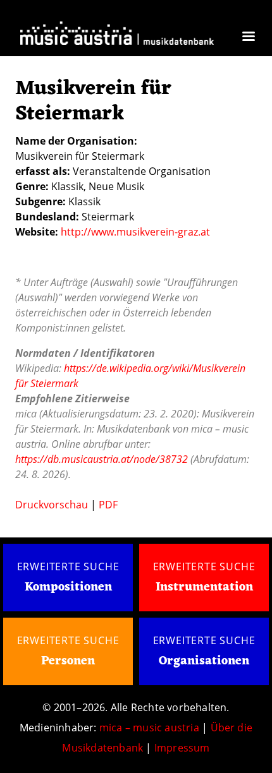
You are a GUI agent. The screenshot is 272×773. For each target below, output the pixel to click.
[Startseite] (117, 35)
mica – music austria (149, 727)
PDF (108, 505)
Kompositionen (68, 587)
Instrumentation (204, 587)
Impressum (182, 748)
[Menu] (248, 38)
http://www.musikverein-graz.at (135, 232)
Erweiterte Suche (68, 566)
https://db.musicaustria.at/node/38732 (101, 459)
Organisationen (204, 661)
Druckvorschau (51, 505)
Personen (68, 661)
